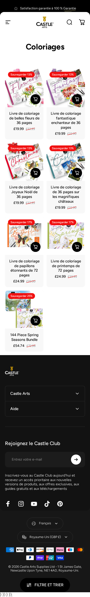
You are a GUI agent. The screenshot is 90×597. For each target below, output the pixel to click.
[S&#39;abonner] (76, 460)
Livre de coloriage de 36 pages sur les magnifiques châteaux (66, 194)
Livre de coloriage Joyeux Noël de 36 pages (24, 192)
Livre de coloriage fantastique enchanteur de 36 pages (66, 120)
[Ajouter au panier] (35, 99)
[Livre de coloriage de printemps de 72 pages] (65, 235)
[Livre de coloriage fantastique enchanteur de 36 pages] (65, 88)
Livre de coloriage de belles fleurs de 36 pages (24, 118)
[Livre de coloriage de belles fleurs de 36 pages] (24, 88)
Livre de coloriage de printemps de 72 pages (66, 266)
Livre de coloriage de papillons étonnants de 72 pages (24, 268)
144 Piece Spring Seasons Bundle (24, 337)
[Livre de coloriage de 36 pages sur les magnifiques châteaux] (65, 161)
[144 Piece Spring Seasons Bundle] (24, 309)
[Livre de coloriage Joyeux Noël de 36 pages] (24, 161)
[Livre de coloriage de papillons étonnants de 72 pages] (24, 235)
